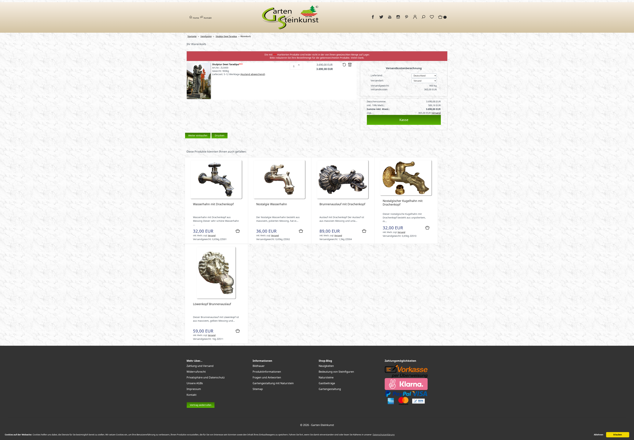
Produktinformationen (267, 371)
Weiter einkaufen (197, 135)
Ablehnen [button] (598, 434)
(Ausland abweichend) (252, 74)
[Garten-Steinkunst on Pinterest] (406, 18)
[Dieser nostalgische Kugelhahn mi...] (406, 195)
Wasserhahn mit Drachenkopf (213, 204)
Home (195, 17)
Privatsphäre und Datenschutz (206, 377)
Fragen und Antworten (267, 377)
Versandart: (377, 80)
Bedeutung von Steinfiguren (336, 371)
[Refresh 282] (344, 66)
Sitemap (258, 389)
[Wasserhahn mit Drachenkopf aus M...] (216, 198)
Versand (436, 112)
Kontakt (207, 17)
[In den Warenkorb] (237, 231)
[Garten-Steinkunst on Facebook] (373, 18)
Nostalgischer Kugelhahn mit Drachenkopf (403, 202)
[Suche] (423, 18)
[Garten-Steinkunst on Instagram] (398, 18)
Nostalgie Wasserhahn (271, 204)
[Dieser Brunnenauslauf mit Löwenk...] (216, 298)
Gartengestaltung (330, 389)
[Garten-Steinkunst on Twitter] (381, 18)
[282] (299, 65)
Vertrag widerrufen (200, 404)
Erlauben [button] (617, 434)
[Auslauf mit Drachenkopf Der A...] (343, 198)
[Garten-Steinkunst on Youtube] (390, 18)
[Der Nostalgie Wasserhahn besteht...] (279, 198)
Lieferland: (377, 75)
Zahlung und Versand (200, 366)
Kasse (403, 120)
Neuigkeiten (326, 366)
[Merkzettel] (432, 18)
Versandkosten (379, 89)
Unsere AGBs (195, 383)
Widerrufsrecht (196, 371)
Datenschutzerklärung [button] (384, 434)
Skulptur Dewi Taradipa (227, 64)
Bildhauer (259, 366)
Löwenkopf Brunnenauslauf (212, 304)
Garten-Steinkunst (322, 425)
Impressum (194, 389)
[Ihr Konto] (415, 18)
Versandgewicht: (380, 85)
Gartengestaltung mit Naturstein (273, 383)
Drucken (219, 135)
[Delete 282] (350, 66)
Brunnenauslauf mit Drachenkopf (342, 204)
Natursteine (326, 377)
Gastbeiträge (327, 383)
